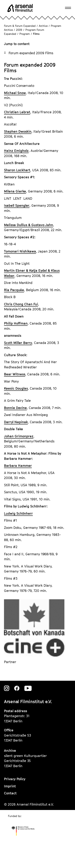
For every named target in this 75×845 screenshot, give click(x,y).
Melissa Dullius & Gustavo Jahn (28, 225)
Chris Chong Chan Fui (21, 304)
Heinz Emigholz (16, 151)
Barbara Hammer (18, 466)
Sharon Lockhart (17, 170)
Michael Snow (15, 93)
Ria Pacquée (14, 290)
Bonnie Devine (15, 408)
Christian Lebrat (17, 112)
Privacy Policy (14, 779)
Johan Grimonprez (18, 436)
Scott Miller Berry (18, 343)
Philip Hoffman (16, 323)
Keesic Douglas (16, 388)
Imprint (10, 786)
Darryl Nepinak (16, 422)
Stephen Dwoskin (17, 131)
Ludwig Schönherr (18, 513)
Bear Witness (14, 374)
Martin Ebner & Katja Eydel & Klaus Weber (32, 273)
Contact (10, 793)
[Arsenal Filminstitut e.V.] (20, 8)
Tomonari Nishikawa (20, 251)
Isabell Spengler (16, 205)
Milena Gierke (15, 191)
